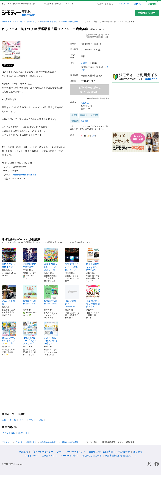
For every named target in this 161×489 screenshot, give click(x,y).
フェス (12, 420)
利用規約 (23, 451)
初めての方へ (124, 4)
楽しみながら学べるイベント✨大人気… (9, 340)
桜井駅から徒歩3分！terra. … (29, 304)
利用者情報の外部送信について (120, 455)
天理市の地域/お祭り (70, 21)
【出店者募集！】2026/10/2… (71, 304)
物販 (41, 420)
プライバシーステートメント (71, 451)
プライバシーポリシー (42, 451)
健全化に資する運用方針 (101, 451)
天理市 (84, 63)
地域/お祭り (31, 21)
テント (32, 420)
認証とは (84, 121)
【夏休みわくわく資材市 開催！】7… (93, 304)
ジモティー (7, 21)
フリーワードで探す (68, 455)
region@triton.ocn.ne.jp (24, 174)
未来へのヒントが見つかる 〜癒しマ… (50, 340)
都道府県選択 (28, 15)
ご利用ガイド (48, 455)
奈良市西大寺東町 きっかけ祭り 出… (50, 267)
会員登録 (152, 4)
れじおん (85, 102)
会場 (4, 420)
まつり (22, 420)
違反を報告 (94, 98)
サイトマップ (31, 455)
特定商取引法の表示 (92, 455)
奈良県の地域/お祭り (49, 21)
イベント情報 (8, 433)
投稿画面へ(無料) (146, 12)
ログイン (138, 4)
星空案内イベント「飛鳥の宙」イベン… (71, 267)
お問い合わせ (123, 451)
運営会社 (137, 451)
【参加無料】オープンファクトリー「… (29, 340)
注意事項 (105, 98)
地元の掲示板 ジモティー (106, 4)
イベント (19, 21)
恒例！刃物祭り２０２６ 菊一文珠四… (92, 267)
